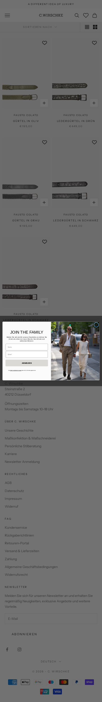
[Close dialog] (96, 325)
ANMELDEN (27, 363)
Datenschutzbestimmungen (15, 370)
